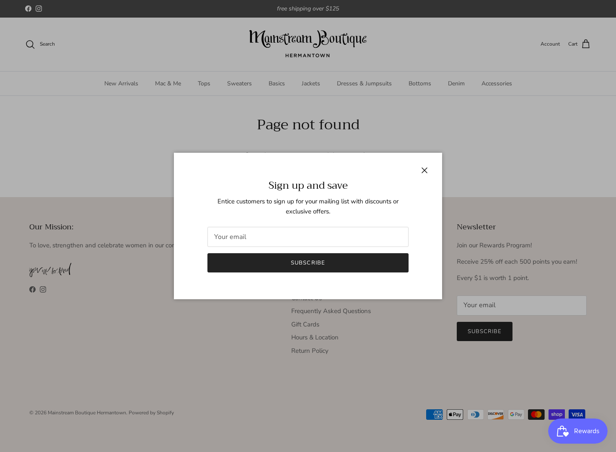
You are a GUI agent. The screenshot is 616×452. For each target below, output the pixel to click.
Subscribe (308, 263)
